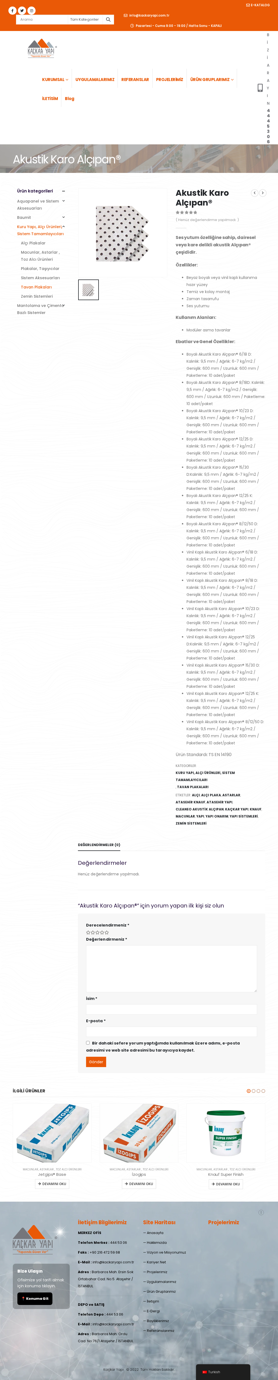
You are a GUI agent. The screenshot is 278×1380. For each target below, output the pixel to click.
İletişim (153, 1301)
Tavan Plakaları (192, 787)
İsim (91, 998)
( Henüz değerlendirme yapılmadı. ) (207, 219)
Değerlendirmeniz (106, 939)
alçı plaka (211, 795)
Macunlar (185, 816)
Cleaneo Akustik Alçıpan (200, 809)
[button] (248, 1091)
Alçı (196, 795)
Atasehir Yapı (219, 802)
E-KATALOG (260, 5)
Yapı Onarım (217, 816)
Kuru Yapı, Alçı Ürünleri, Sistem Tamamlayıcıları (205, 776)
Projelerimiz (157, 1272)
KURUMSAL (53, 79)
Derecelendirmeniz (107, 925)
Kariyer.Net (156, 1262)
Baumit (24, 217)
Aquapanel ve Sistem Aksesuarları (38, 204)
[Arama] (108, 19)
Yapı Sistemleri (244, 816)
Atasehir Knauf (190, 802)
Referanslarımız (160, 1330)
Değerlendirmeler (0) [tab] (99, 844)
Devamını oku (54, 1184)
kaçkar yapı (236, 809)
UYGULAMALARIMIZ (95, 79)
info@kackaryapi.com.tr (148, 15)
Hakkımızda (157, 1242)
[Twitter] (22, 11)
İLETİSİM (50, 98)
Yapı (200, 816)
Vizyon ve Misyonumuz (166, 1252)
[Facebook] (12, 11)
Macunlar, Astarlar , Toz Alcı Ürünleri (40, 256)
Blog (69, 98)
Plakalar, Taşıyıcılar (40, 268)
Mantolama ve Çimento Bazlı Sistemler (40, 309)
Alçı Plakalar (33, 243)
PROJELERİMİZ (169, 79)
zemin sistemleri (191, 823)
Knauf (255, 809)
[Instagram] (31, 11)
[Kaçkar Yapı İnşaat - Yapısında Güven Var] (42, 47)
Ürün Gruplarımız (161, 1291)
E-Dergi (153, 1311)
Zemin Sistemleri (37, 296)
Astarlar (231, 795)
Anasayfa (155, 1232)
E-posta (96, 1021)
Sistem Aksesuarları (40, 278)
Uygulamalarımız (161, 1281)
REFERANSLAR (135, 79)
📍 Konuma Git (35, 1298)
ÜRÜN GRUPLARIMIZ (210, 79)
